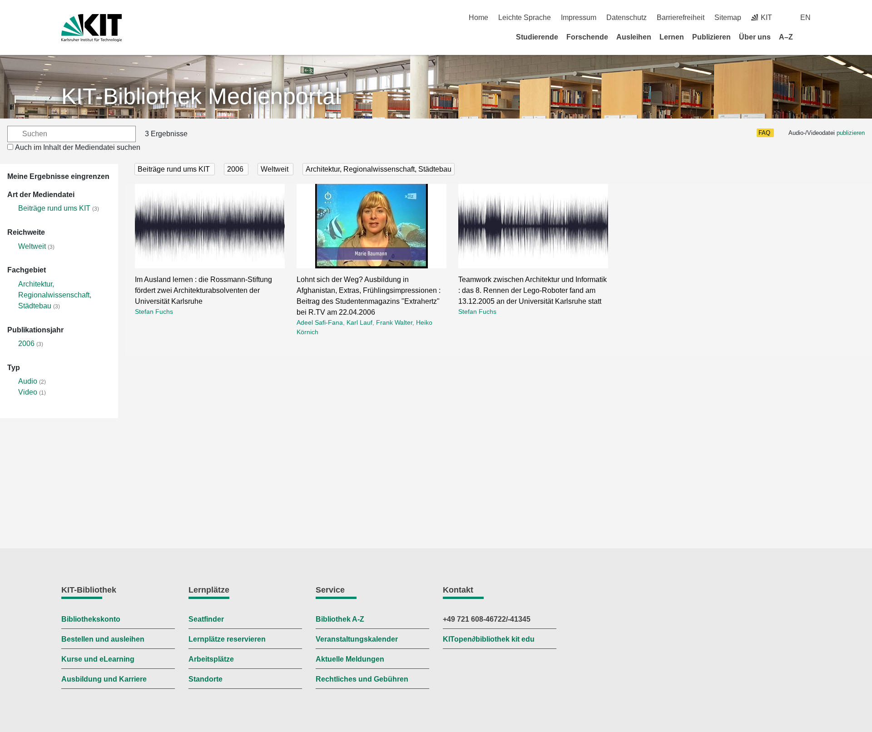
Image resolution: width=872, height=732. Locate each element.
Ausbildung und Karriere (104, 679)
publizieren (851, 132)
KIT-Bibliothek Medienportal (200, 96)
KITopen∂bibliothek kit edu (489, 639)
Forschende (587, 37)
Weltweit (32, 246)
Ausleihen (633, 37)
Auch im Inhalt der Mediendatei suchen (77, 147)
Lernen (671, 37)
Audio (27, 381)
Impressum (578, 17)
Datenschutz (626, 17)
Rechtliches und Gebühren (362, 679)
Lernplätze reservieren (227, 639)
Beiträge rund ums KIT (54, 208)
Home (478, 17)
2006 (26, 343)
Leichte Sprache (524, 17)
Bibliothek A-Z (340, 619)
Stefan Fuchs (154, 311)
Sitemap (727, 17)
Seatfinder (206, 619)
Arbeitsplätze (211, 659)
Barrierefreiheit (680, 17)
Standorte (205, 679)
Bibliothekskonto (90, 619)
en (805, 17)
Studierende (537, 37)
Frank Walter (394, 322)
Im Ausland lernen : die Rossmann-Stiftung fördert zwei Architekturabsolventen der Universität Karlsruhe (203, 290)
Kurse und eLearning (97, 659)
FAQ (764, 132)
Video (27, 392)
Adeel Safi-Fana (320, 322)
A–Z (786, 37)
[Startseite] (807, 36)
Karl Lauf (359, 322)
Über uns (755, 37)
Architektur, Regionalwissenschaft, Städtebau (54, 295)
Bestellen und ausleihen (102, 639)
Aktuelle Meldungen (350, 659)
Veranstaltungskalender (357, 639)
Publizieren (711, 37)
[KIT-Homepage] (91, 28)
